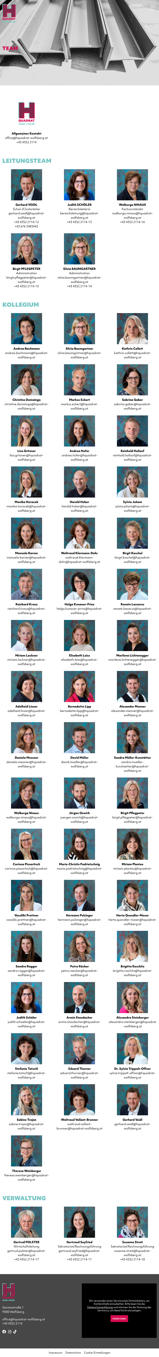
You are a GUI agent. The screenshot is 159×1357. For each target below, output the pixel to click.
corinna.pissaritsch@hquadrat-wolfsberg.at (26, 870)
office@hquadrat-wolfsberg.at (26, 138)
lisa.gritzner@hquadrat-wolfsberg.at (26, 457)
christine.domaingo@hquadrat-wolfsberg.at (26, 406)
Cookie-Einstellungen (97, 1352)
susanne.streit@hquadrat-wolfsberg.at (132, 1253)
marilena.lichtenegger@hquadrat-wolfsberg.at (132, 662)
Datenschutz (73, 1352)
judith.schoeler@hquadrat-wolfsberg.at (26, 1024)
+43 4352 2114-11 (79, 1259)
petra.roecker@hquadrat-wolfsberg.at (79, 973)
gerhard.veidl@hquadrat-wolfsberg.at (27, 215)
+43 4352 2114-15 (26, 286)
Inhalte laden (119, 1318)
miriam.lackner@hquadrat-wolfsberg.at (26, 662)
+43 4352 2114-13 (79, 222)
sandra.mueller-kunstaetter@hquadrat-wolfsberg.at (132, 766)
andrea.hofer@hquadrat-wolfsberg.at (79, 457)
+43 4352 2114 (26, 142)
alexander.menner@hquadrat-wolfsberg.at (132, 713)
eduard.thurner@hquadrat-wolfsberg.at (79, 1075)
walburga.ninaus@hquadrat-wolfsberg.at (132, 215)
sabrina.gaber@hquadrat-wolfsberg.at (132, 406)
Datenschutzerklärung (100, 1307)
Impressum (55, 1352)
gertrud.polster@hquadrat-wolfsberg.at (26, 1253)
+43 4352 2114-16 (132, 222)
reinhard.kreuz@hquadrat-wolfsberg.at (26, 611)
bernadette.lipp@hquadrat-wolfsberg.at (79, 713)
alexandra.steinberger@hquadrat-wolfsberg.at (132, 1024)
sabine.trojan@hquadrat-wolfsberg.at (26, 1126)
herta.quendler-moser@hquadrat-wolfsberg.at (133, 922)
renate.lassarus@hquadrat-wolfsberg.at (132, 611)
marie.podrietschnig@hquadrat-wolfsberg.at (79, 870)
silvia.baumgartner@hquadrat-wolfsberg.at (79, 279)
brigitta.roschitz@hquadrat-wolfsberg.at (132, 973)
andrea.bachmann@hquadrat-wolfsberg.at (26, 355)
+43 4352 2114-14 (79, 286)
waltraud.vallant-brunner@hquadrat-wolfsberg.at (79, 1126)
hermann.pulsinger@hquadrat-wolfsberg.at (79, 922)
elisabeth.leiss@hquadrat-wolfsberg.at (79, 662)
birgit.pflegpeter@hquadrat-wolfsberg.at (26, 279)
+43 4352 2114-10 (132, 1259)
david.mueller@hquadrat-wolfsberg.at (79, 764)
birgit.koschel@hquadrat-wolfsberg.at (132, 559)
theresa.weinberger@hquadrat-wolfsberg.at (26, 1177)
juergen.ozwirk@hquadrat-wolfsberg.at (79, 819)
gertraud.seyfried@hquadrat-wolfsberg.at (79, 1253)
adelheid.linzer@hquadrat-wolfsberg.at (26, 713)
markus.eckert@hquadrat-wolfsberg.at (79, 406)
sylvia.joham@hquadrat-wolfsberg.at (132, 508)
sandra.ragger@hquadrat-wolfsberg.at (26, 973)
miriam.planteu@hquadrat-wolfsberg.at (132, 870)
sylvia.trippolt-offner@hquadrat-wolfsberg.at (132, 1075)
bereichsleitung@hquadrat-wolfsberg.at (79, 215)
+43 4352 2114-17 (26, 1259)
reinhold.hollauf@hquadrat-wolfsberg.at (132, 457)
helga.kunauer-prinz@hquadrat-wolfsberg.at (79, 611)
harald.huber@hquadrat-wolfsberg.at (79, 508)
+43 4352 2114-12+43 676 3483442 (26, 224)
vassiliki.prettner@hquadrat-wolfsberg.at (26, 922)
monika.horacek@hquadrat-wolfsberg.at (26, 508)
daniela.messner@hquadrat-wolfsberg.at (27, 764)
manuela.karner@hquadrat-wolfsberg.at (26, 559)
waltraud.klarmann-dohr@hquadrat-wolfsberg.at (79, 559)
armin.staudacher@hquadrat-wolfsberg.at (79, 1024)
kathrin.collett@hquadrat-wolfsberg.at (132, 355)
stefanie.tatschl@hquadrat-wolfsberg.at (26, 1075)
